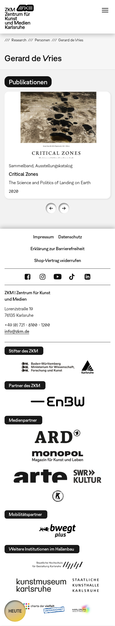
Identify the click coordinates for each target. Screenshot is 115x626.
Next (64, 208)
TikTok (72, 277)
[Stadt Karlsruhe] (87, 367)
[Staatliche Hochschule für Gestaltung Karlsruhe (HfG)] (57, 565)
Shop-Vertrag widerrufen (57, 260)
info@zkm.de (17, 331)
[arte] (40, 476)
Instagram (42, 277)
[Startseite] (23, 16)
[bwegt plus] (57, 530)
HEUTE (15, 611)
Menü (105, 10)
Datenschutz (70, 236)
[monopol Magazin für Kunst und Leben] (57, 456)
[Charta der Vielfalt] (44, 609)
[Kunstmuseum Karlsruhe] (41, 585)
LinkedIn (87, 277)
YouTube (57, 277)
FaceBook (27, 277)
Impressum (43, 236)
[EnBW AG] (57, 401)
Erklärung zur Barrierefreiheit (57, 248)
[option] (57, 145)
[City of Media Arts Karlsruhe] (82, 609)
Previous (51, 208)
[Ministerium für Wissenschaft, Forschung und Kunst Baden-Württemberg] (48, 367)
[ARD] (57, 436)
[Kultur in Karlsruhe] (57, 496)
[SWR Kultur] (87, 476)
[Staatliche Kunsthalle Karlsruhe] (85, 585)
